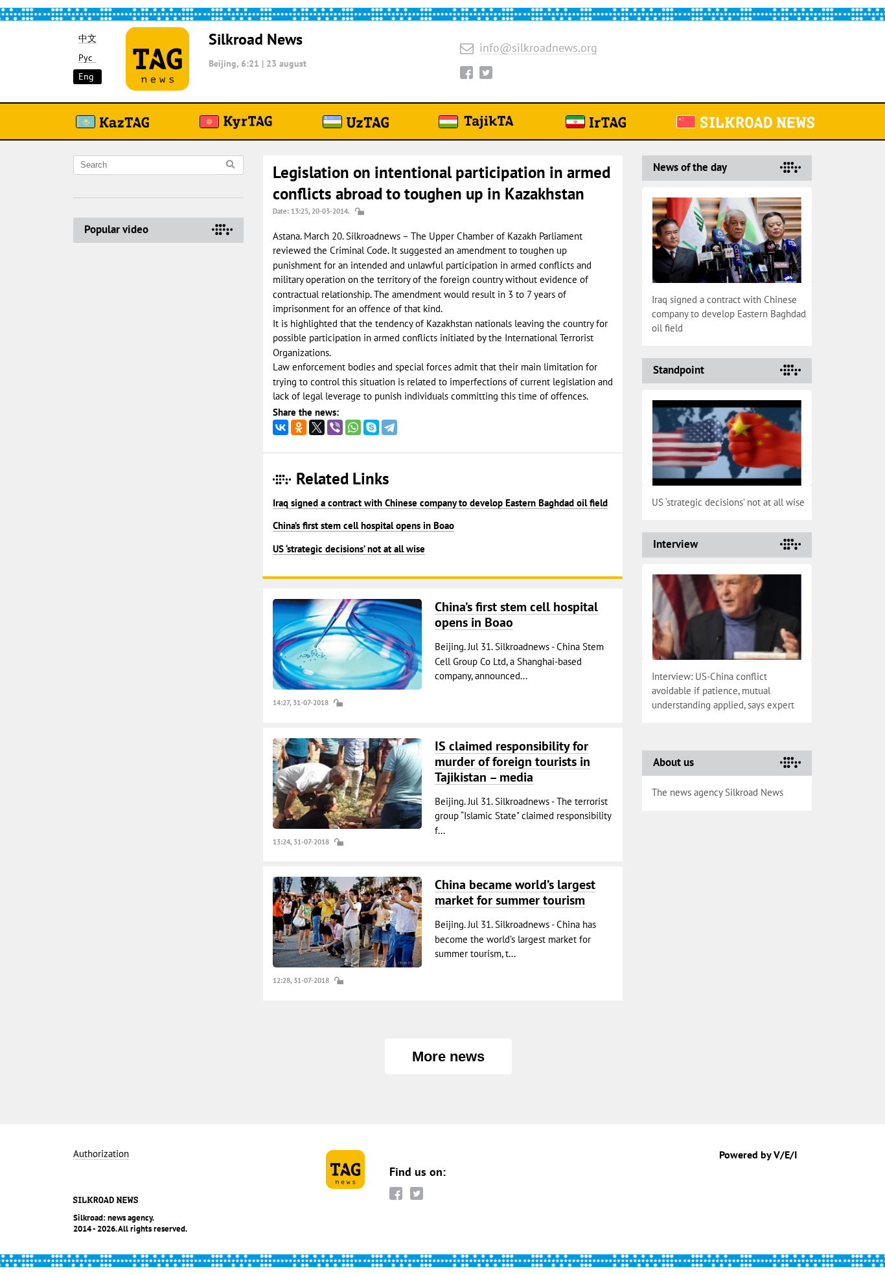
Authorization (101, 1154)
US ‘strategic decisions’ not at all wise (349, 549)
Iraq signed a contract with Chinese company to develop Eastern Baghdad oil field (440, 503)
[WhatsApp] (353, 427)
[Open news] (347, 644)
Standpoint (678, 370)
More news (448, 1056)
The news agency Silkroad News (717, 792)
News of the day (690, 167)
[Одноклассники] (298, 427)
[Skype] (371, 427)
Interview (675, 544)
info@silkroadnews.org (538, 48)
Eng (86, 76)
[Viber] (335, 427)
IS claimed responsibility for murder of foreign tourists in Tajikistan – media (512, 761)
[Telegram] (389, 427)
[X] (317, 427)
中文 (87, 38)
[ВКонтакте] (280, 427)
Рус (85, 58)
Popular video (116, 229)
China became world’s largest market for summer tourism (515, 892)
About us (673, 762)
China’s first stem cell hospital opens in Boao (363, 525)
